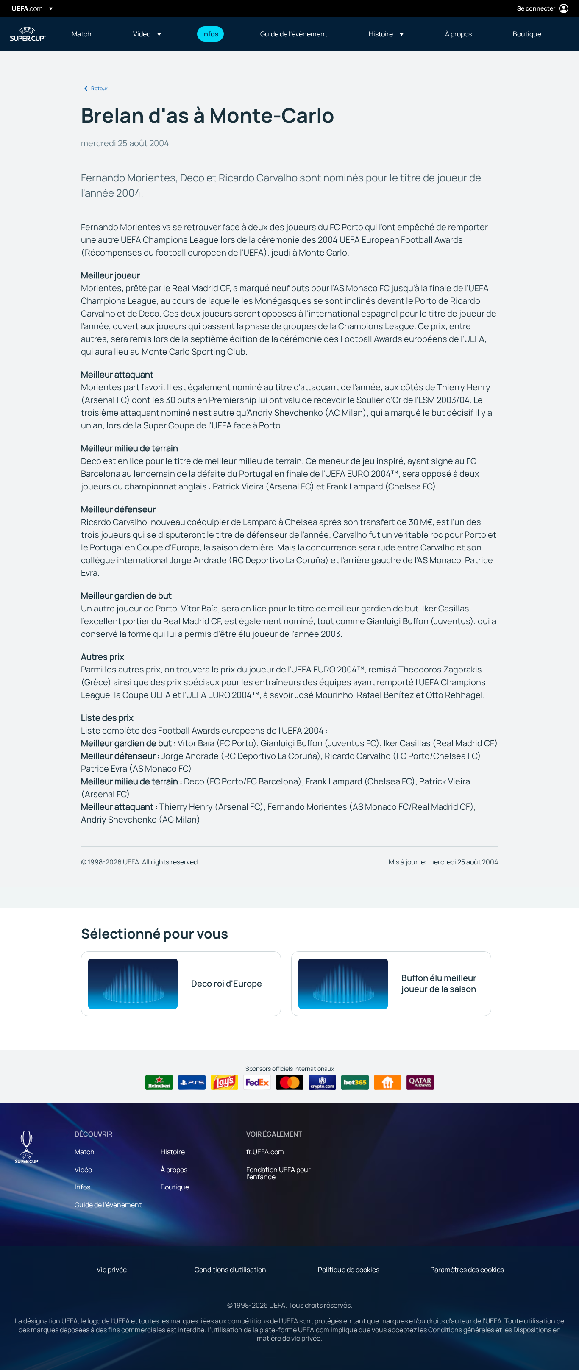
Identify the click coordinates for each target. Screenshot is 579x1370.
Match (85, 1151)
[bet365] (355, 1082)
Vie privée (112, 1269)
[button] (147, 34)
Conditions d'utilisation (230, 1269)
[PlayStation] (192, 1082)
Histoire (173, 1151)
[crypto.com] (322, 1082)
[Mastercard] (289, 1082)
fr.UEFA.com (265, 1151)
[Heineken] (159, 1082)
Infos (82, 1187)
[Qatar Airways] (420, 1082)
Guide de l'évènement (108, 1204)
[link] (81, 34)
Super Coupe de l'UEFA (28, 34)
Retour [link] (99, 88)
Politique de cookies (348, 1269)
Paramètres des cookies (467, 1269)
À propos (174, 1169)
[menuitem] (91, 34)
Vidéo (83, 1169)
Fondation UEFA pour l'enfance (278, 1173)
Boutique (175, 1187)
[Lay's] (224, 1082)
